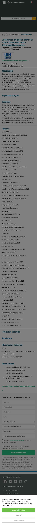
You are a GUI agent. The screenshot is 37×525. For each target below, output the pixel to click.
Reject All (18, 515)
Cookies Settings (18, 520)
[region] (18, 510)
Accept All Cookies (18, 510)
